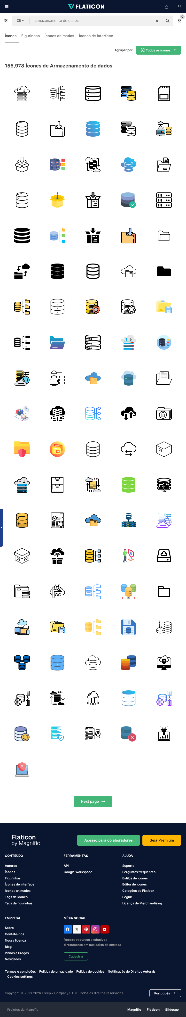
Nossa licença (15, 940)
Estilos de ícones (135, 878)
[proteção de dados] (164, 413)
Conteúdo (14, 856)
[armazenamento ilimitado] (58, 592)
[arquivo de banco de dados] (58, 93)
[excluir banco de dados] (129, 734)
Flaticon (153, 1009)
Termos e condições (20, 971)
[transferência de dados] (129, 449)
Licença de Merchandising (142, 903)
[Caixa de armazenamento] (164, 449)
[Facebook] (68, 929)
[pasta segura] (22, 449)
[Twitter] (77, 929)
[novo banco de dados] (22, 129)
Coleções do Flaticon (138, 891)
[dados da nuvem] (129, 378)
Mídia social (75, 918)
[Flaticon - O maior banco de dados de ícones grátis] (86, 6)
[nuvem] (22, 93)
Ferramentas (76, 856)
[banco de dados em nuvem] (164, 129)
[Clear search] (157, 21)
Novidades (13, 959)
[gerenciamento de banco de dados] (22, 413)
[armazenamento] (164, 165)
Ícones (10, 35)
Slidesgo (172, 1009)
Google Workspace (78, 872)
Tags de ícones (16, 897)
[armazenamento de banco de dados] (129, 93)
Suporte (128, 866)
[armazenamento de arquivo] (164, 236)
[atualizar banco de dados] (22, 734)
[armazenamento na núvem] (22, 271)
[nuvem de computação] (22, 627)
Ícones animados (59, 35)
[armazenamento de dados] (22, 165)
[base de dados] (22, 200)
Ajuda (127, 856)
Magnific (134, 1009)
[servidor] (164, 200)
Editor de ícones (134, 884)
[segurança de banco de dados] (58, 734)
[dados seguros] (164, 663)
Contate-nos (14, 934)
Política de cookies (90, 971)
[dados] (164, 378)
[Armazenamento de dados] (58, 129)
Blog (8, 947)
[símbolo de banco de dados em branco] (93, 449)
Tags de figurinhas (18, 903)
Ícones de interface (96, 35)
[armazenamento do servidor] (93, 93)
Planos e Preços (17, 953)
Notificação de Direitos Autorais (131, 971)
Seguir (127, 897)
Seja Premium (162, 840)
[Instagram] (95, 929)
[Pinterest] (86, 929)
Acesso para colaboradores (108, 840)
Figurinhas (30, 35)
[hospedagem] (93, 734)
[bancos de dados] (22, 663)
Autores (11, 866)
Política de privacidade (56, 971)
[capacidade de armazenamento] (164, 627)
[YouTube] (105, 929)
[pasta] (164, 307)
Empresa (12, 918)
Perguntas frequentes (138, 872)
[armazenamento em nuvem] (58, 413)
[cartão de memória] (164, 93)
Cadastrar (76, 956)
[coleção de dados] (164, 734)
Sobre (9, 928)
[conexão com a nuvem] (93, 698)
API (66, 866)
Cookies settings (20, 976)
